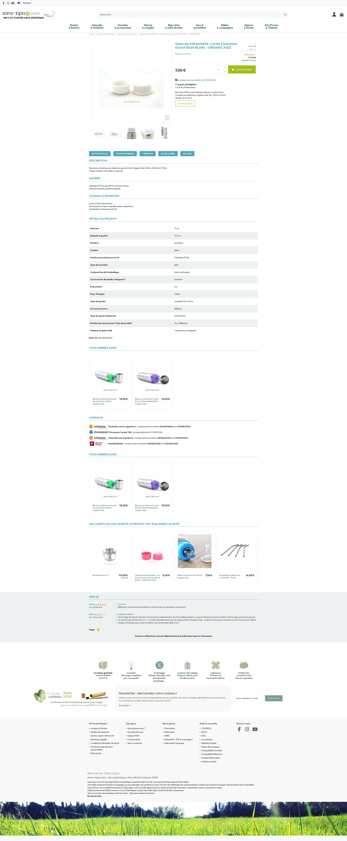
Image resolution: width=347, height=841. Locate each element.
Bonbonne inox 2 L (101, 575)
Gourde (122, 604)
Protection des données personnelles (102, 748)
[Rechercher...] (285, 14)
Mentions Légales (99, 739)
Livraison (147, 153)
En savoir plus (100, 153)
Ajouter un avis (249, 60)
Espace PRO (133, 735)
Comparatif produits (210, 757)
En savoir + (125, 705)
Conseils (131, 672)
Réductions (169, 732)
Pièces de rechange (210, 746)
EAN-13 (93, 337)
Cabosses (216, 672)
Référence (179, 54)
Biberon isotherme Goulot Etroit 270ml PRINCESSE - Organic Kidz (147, 401)
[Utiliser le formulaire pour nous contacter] (19, 2)
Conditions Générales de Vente (105, 743)
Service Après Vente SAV (102, 735)
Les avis (187, 153)
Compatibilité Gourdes (211, 750)
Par (95, 607)
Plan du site (96, 753)
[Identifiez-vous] (334, 14)
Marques (27, 2)
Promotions (169, 728)
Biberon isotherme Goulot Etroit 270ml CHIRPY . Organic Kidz (104, 401)
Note (91, 604)
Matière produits (208, 743)
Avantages (159, 672)
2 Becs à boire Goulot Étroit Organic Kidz (189, 576)
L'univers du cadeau (187, 672)
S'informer (243, 672)
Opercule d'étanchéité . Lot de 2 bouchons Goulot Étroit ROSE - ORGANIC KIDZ (147, 577)
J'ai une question (185, 103)
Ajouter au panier (244, 69)
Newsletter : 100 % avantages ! (178, 739)
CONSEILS (206, 728)
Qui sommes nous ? (136, 728)
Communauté (134, 739)
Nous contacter (135, 743)
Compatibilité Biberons (211, 754)
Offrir (167, 735)
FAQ (203, 735)
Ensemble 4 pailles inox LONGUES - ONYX (229, 576)
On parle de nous (135, 732)
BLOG (204, 732)
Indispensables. (126, 614)
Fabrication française (174, 743)
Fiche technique (125, 153)
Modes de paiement (100, 732)
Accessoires (168, 153)
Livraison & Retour (99, 728)
